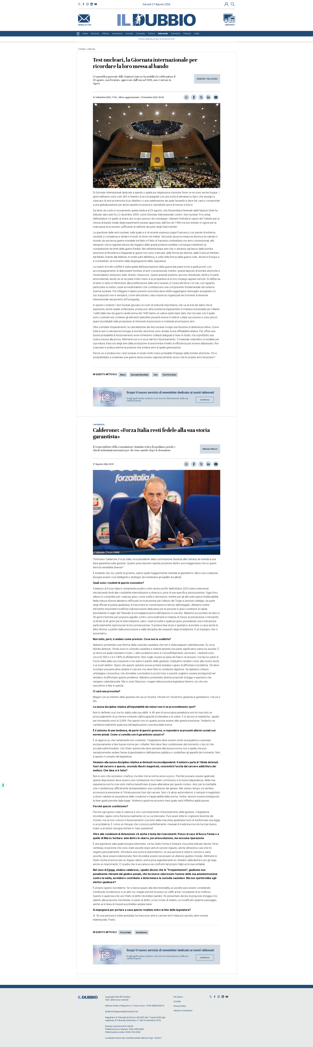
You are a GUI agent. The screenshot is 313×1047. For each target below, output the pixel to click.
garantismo (141, 932)
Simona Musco (210, 449)
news (123, 375)
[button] (226, 4)
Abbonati (230, 24)
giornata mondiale (139, 375)
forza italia (125, 932)
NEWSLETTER (84, 24)
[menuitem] (85, 33)
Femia (111, 869)
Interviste (91, 49)
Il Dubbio (82, 49)
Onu (155, 375)
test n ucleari (169, 375)
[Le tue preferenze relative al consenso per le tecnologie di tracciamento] (3, 785)
